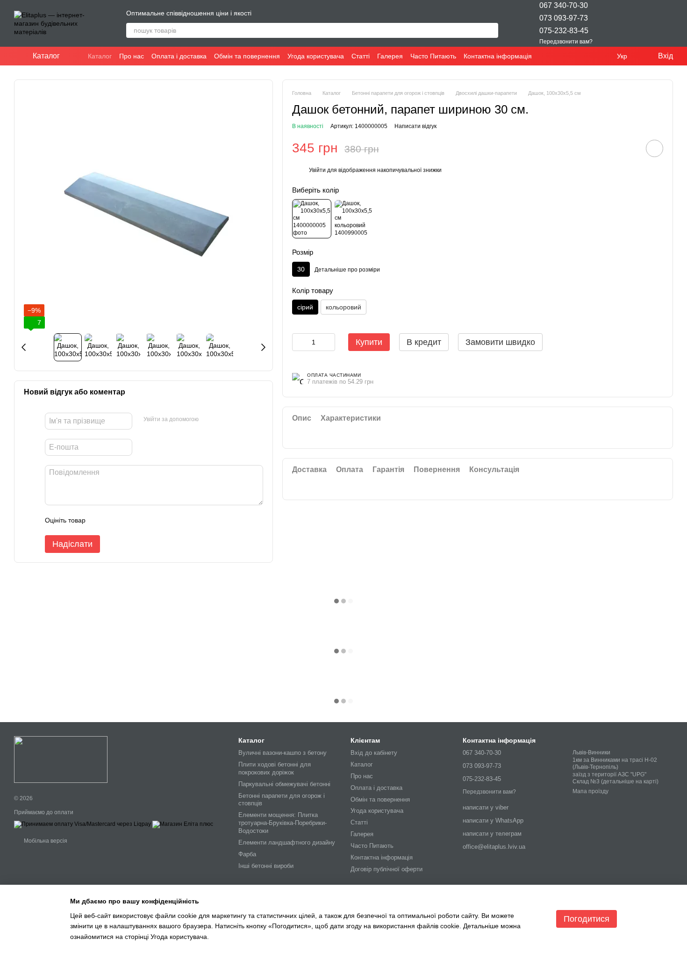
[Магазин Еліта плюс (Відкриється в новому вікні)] (182, 824)
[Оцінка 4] (145, 520)
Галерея (390, 56)
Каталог (100, 56)
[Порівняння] (641, 23)
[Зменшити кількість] (299, 342)
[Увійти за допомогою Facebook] (209, 419)
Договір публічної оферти (386, 869)
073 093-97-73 (563, 18)
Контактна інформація (498, 56)
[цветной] (353, 218)
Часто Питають (433, 56)
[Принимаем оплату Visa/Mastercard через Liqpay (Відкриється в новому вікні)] (82, 824)
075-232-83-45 (563, 31)
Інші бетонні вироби (265, 865)
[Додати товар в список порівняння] (628, 148)
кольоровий (343, 307)
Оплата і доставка (179, 56)
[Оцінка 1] (100, 520)
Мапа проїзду (590, 791)
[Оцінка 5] (160, 520)
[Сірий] (311, 218)
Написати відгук (415, 126)
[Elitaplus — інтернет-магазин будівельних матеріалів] (60, 759)
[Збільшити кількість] (328, 342)
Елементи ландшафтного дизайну (286, 842)
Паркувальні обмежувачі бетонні (284, 784)
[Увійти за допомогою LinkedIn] (238, 419)
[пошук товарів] (490, 30)
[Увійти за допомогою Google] (223, 419)
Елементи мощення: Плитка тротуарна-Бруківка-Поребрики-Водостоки (282, 822)
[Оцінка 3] (130, 520)
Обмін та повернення (247, 56)
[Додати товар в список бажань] (654, 148)
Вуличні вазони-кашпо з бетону (282, 752)
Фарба (247, 854)
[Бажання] (616, 23)
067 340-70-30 (563, 5)
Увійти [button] (317, 170)
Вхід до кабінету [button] (374, 752)
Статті (360, 56)
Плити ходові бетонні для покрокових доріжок (274, 768)
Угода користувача (315, 56)
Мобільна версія (44, 841)
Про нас (131, 56)
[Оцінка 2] (115, 520)
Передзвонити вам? (566, 41)
